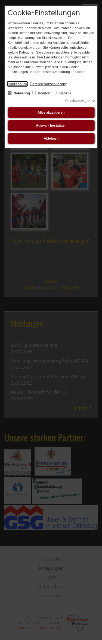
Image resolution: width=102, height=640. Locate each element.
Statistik (64, 93)
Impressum (17, 84)
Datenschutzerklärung (48, 84)
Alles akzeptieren (51, 112)
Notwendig (22, 93)
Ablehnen (51, 138)
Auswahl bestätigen (51, 125)
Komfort (44, 93)
